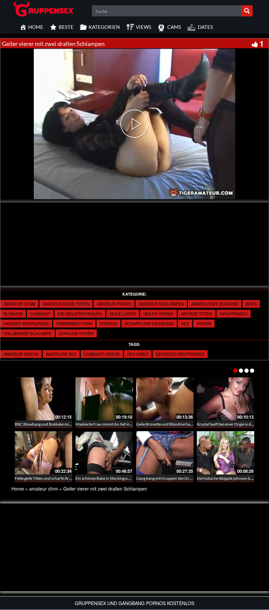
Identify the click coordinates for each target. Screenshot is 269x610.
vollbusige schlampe (28, 333)
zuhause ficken (76, 333)
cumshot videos (102, 354)
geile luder (123, 313)
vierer (204, 323)
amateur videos (21, 354)
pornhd (108, 323)
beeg (251, 303)
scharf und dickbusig (149, 323)
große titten (196, 313)
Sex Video (137, 354)
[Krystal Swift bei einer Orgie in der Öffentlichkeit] (225, 398)
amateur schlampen (161, 303)
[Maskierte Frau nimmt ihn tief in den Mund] (104, 398)
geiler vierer (158, 313)
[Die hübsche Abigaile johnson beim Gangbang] (225, 452)
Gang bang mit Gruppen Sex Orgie (165, 478)
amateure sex (61, 354)
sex (185, 323)
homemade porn (74, 323)
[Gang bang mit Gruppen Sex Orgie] (165, 452)
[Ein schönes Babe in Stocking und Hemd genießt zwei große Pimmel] (104, 452)
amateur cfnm (19, 303)
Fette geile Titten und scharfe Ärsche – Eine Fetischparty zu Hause (71, 478)
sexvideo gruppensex (180, 354)
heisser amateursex (26, 323)
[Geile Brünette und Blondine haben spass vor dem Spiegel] (165, 398)
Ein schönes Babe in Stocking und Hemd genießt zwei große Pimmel (132, 478)
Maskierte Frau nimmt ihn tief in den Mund (111, 424)
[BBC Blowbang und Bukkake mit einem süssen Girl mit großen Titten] (43, 398)
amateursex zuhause (214, 303)
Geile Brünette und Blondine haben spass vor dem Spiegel (185, 424)
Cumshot (40, 313)
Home (17, 488)
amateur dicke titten (66, 303)
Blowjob (13, 313)
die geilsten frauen (80, 313)
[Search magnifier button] (247, 10)
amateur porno (114, 303)
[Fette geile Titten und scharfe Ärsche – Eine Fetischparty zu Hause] (43, 452)
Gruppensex (233, 313)
